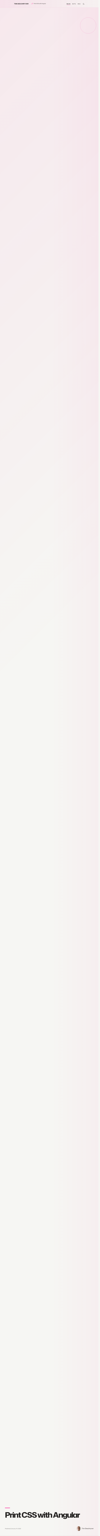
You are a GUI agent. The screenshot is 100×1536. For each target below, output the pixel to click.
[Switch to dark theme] (83, 4)
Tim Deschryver (21, 3)
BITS (74, 3)
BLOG (69, 3)
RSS (79, 3)
